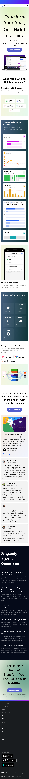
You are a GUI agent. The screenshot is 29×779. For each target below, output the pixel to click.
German (17, 773)
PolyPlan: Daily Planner (8, 748)
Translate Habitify (7, 713)
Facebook (5, 729)
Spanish (23, 773)
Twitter (4, 726)
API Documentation (7, 710)
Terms (3, 776)
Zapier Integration (7, 716)
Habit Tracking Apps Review (10, 745)
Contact (4, 742)
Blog (3, 739)
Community (5, 732)
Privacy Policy (11, 776)
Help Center (5, 707)
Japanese (11, 773)
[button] (27, 5)
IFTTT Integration (7, 718)
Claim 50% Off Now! (22, 2)
